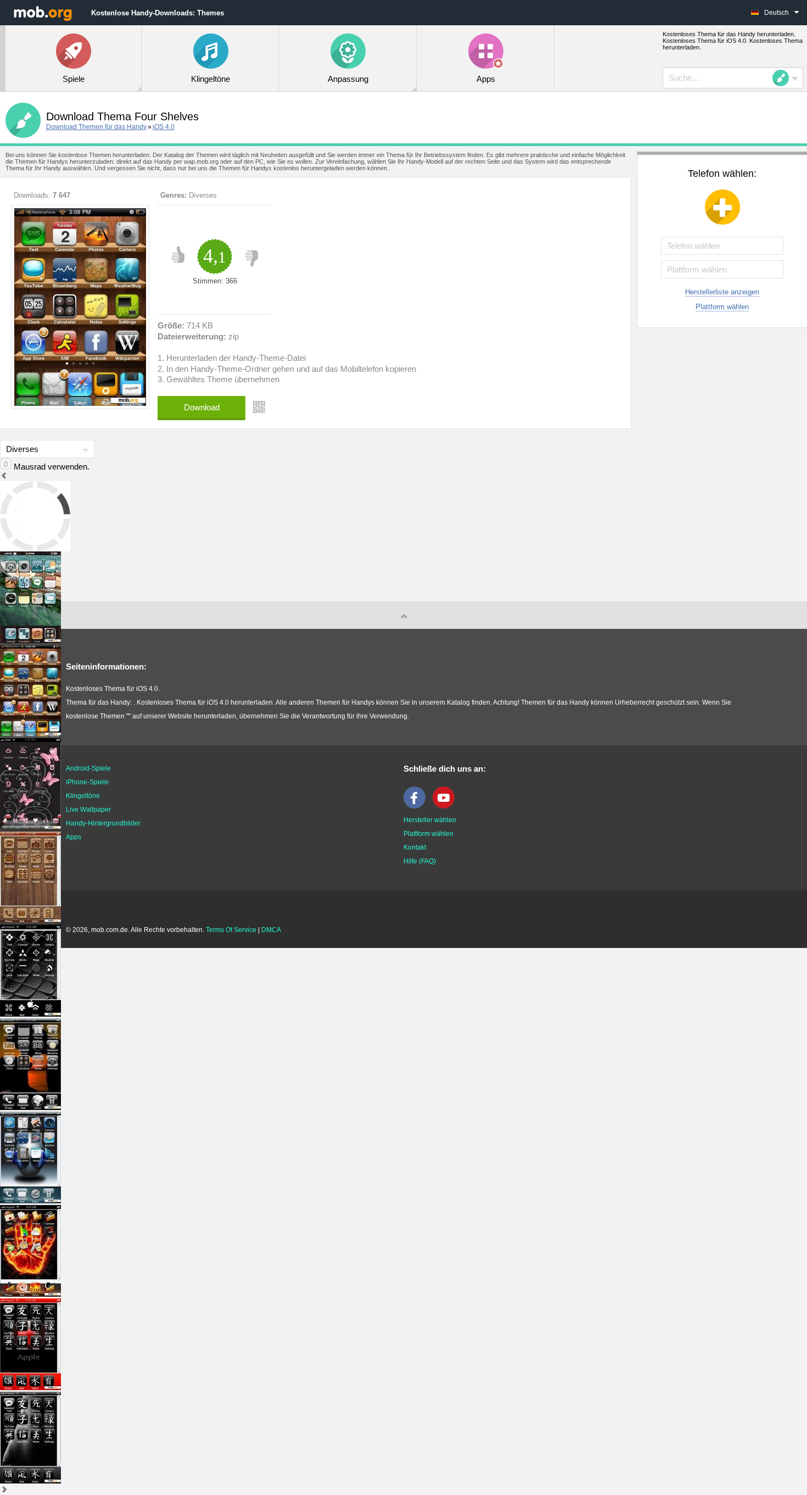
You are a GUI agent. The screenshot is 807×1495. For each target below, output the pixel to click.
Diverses (203, 195)
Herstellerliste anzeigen (722, 292)
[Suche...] (784, 78)
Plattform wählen (722, 307)
